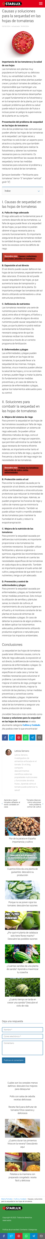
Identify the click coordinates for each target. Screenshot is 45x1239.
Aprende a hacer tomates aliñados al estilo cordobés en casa (12, 803)
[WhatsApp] (26, 738)
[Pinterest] (19, 738)
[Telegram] (33, 738)
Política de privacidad (10, 1230)
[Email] (39, 738)
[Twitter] (12, 738)
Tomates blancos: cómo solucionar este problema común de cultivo (33, 803)
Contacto (23, 1230)
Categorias (32, 1230)
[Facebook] (5, 738)
